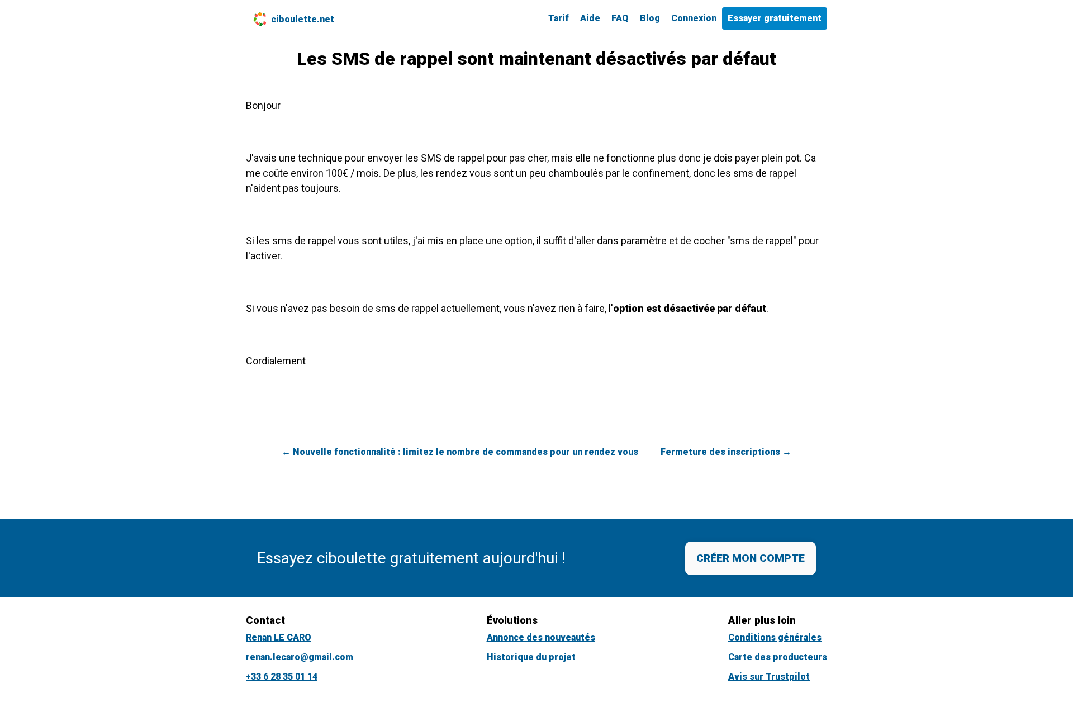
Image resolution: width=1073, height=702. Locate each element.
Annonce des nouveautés (541, 637)
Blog (650, 18)
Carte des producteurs (777, 657)
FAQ (620, 18)
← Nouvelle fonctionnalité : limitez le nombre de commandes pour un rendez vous (460, 452)
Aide (590, 18)
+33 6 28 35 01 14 (281, 676)
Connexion (693, 18)
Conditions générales (775, 637)
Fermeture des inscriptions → (726, 452)
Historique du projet (531, 657)
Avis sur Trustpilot (769, 676)
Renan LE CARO (278, 637)
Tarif (558, 18)
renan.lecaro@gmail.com (299, 657)
